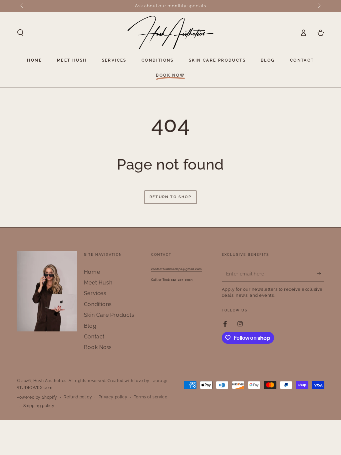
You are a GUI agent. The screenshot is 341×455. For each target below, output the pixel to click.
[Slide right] (318, 6)
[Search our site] (20, 32)
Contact (94, 336)
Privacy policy (113, 397)
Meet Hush (98, 282)
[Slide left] (22, 6)
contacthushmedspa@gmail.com (176, 269)
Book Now (98, 347)
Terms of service (151, 397)
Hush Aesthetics (50, 380)
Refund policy (78, 397)
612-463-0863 (172, 279)
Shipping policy (39, 405)
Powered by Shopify (37, 397)
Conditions (98, 304)
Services (95, 293)
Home (92, 272)
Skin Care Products (109, 315)
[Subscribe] (320, 273)
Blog (90, 326)
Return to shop (170, 197)
